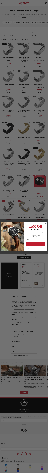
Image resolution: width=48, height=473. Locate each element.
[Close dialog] (46, 223)
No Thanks (36, 246)
